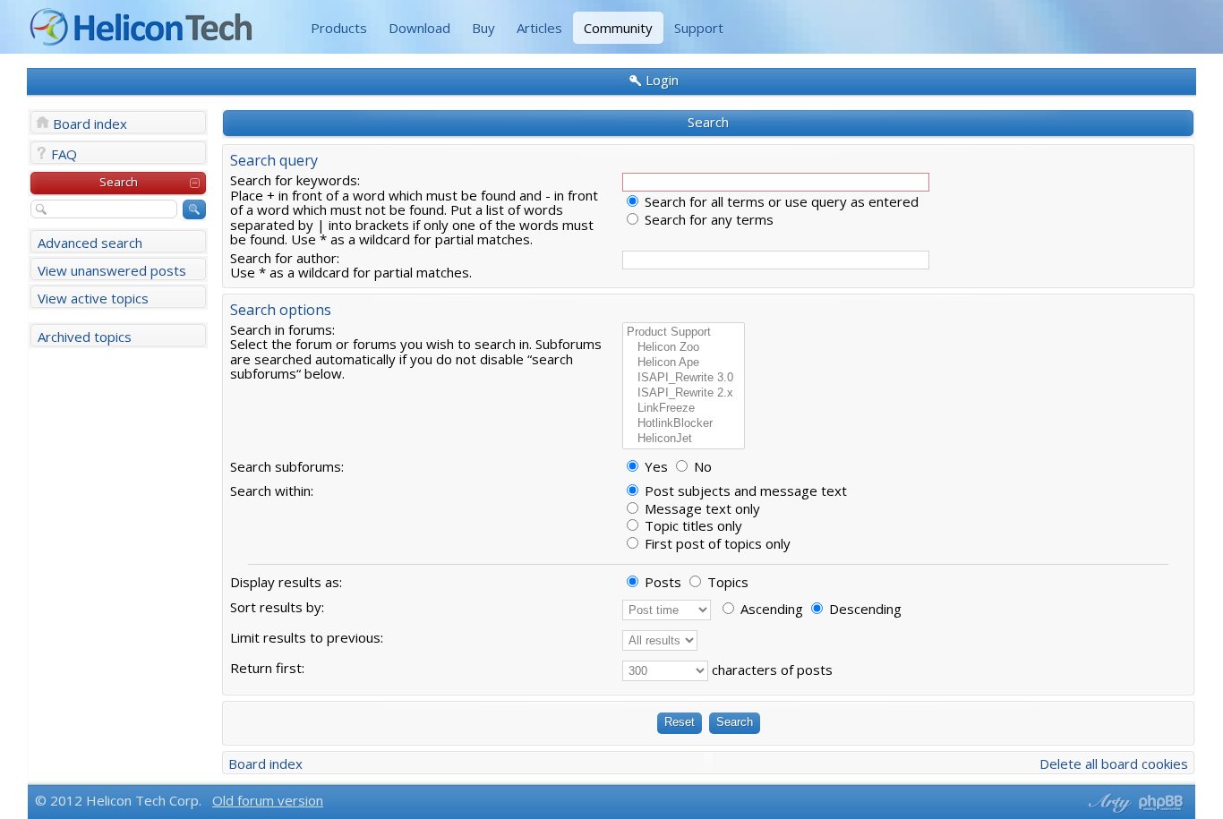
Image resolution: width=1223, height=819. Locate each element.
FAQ (64, 154)
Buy (483, 28)
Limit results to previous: (306, 637)
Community (618, 28)
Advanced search (90, 243)
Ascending (770, 609)
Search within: (271, 490)
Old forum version (267, 800)
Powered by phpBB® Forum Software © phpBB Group (1161, 802)
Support (698, 28)
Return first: (267, 668)
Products (339, 28)
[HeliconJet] (683, 439)
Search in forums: (282, 329)
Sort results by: (277, 607)
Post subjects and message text (744, 490)
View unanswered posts (112, 270)
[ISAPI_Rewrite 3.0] (683, 378)
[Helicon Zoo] (683, 347)
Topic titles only (691, 525)
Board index (90, 123)
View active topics (93, 298)
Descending (863, 609)
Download (419, 28)
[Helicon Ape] (683, 363)
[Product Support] (683, 332)
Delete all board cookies (1113, 763)
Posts (661, 582)
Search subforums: (287, 466)
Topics (726, 582)
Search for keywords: (295, 180)
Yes (654, 466)
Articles (539, 28)
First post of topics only (716, 543)
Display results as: (286, 582)
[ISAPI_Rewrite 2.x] (683, 393)
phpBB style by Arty (1107, 802)
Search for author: (284, 258)
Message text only (700, 508)
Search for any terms (707, 219)
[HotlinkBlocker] (683, 423)
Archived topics (85, 337)
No (701, 466)
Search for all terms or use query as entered (780, 201)
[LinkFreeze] (683, 408)
